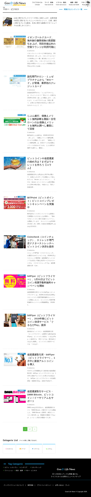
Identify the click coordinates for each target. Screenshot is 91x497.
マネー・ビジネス (31, 470)
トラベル (36, 449)
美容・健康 (19, 470)
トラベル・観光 (61, 3)
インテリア (23, 467)
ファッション (9, 470)
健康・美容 (74, 3)
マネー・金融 (85, 3)
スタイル (10, 449)
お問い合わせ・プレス (62, 485)
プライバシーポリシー (44, 485)
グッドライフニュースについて (14, 485)
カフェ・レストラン (11, 467)
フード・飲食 (49, 3)
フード (23, 449)
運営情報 (30, 485)
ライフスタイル (37, 3)
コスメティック (36, 467)
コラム (49, 449)
